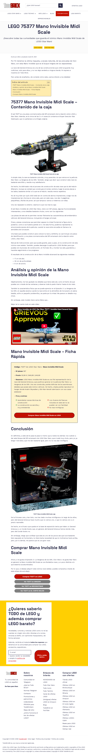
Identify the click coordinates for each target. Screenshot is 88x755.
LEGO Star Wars (49, 47)
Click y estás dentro (42, 656)
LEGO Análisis (38, 47)
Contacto (27, 693)
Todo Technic (48, 691)
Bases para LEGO (69, 723)
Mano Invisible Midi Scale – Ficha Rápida (26, 89)
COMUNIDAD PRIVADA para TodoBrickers (29, 704)
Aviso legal (31, 739)
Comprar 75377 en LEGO (32, 577)
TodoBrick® (23, 739)
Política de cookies (57, 739)
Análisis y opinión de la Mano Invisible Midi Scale (29, 87)
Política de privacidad (43, 739)
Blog (44, 705)
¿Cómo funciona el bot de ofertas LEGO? (31, 715)
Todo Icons (47, 688)
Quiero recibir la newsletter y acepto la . (19, 658)
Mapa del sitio (29, 710)
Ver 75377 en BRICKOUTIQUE (32, 586)
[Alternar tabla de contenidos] (47, 82)
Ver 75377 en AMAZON (32, 582)
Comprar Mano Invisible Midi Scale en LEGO (44, 415)
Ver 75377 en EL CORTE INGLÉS (32, 591)
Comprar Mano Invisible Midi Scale (24, 94)
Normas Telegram (30, 690)
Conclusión (16, 92)
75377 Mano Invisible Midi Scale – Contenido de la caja (31, 85)
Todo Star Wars (49, 685)
